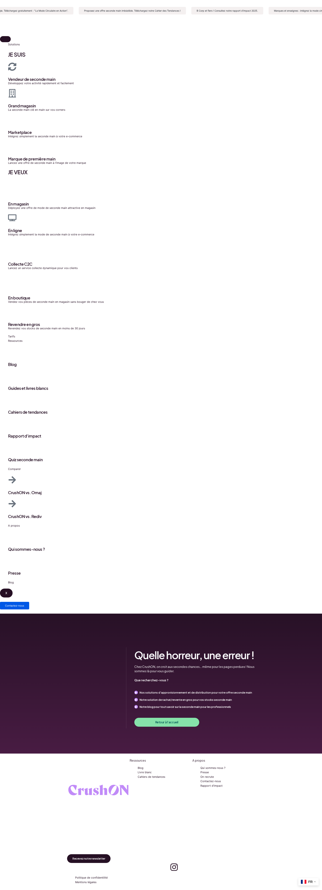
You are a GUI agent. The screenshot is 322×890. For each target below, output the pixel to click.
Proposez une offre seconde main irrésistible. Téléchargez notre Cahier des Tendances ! (123, 10)
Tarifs (11, 336)
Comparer (14, 469)
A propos (14, 525)
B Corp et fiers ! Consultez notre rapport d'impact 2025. (218, 10)
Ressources (15, 340)
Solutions (14, 44)
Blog (11, 582)
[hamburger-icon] (5, 39)
